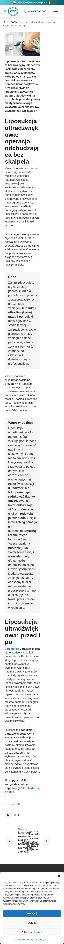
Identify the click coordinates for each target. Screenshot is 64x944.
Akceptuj (32, 913)
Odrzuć (32, 922)
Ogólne (17, 815)
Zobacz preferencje (32, 932)
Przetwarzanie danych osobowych (30, 940)
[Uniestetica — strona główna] (11, 11)
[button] (59, 876)
